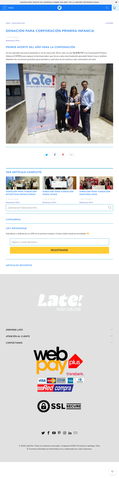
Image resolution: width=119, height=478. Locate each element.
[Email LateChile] (75, 433)
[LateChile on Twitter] (43, 433)
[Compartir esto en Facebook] (55, 155)
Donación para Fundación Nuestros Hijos (94, 193)
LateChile (30, 446)
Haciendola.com (56, 449)
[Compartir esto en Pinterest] (63, 155)
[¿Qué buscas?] (108, 7)
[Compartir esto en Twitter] (46, 155)
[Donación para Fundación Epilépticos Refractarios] (23, 182)
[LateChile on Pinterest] (59, 433)
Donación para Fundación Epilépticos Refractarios (21, 193)
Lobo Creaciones (85, 449)
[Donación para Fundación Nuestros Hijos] (96, 182)
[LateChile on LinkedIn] (70, 433)
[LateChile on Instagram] (64, 433)
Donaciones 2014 (13, 40)
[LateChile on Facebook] (48, 433)
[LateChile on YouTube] (54, 433)
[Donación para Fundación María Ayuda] (59, 182)
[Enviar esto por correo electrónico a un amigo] (71, 155)
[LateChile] (59, 8)
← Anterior (108, 23)
